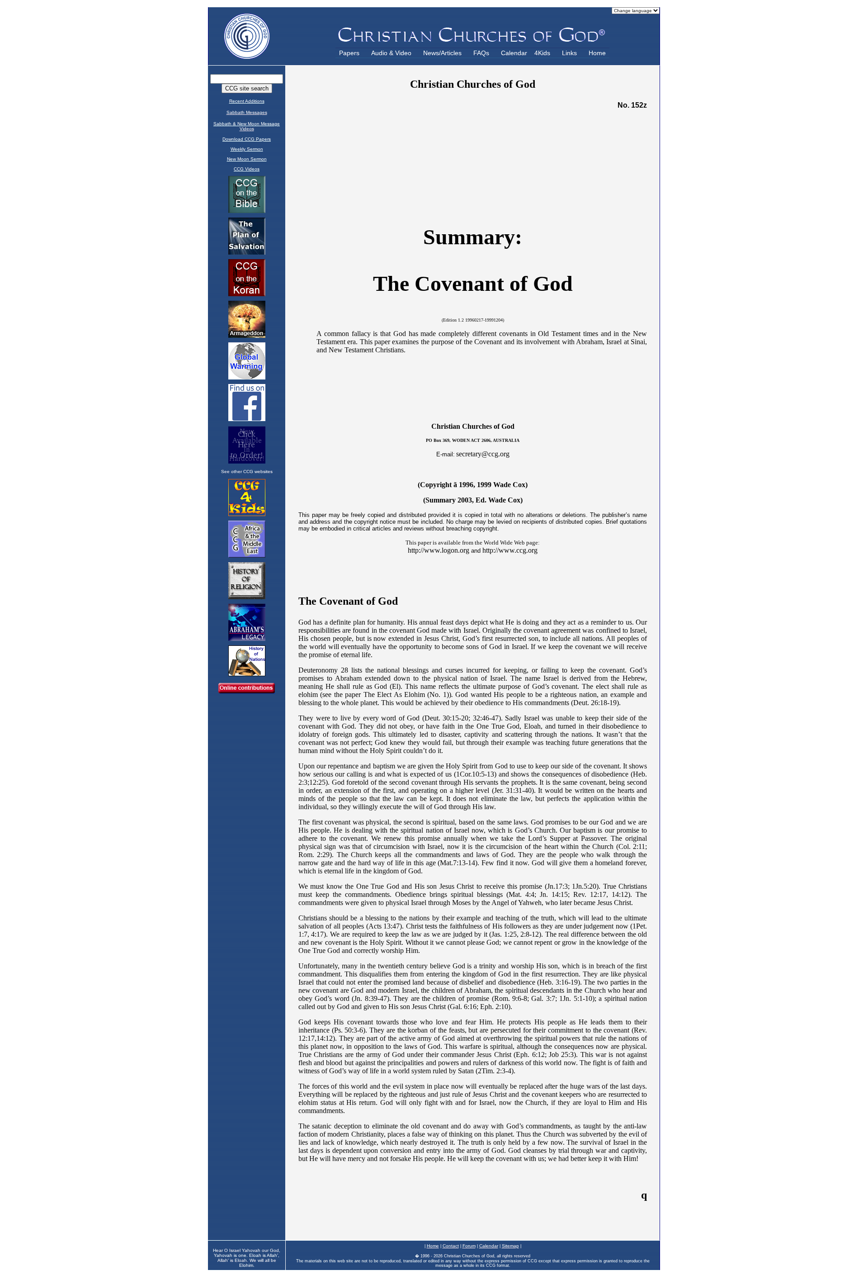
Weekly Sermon (247, 149)
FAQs (481, 53)
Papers (349, 53)
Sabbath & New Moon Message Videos (246, 126)
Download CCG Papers (246, 139)
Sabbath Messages (246, 112)
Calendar (514, 53)
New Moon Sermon (247, 158)
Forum (469, 1245)
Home (597, 53)
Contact (451, 1245)
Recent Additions (246, 101)
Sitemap (510, 1245)
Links (569, 53)
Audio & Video (391, 53)
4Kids (542, 53)
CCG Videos (246, 168)
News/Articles (442, 53)
